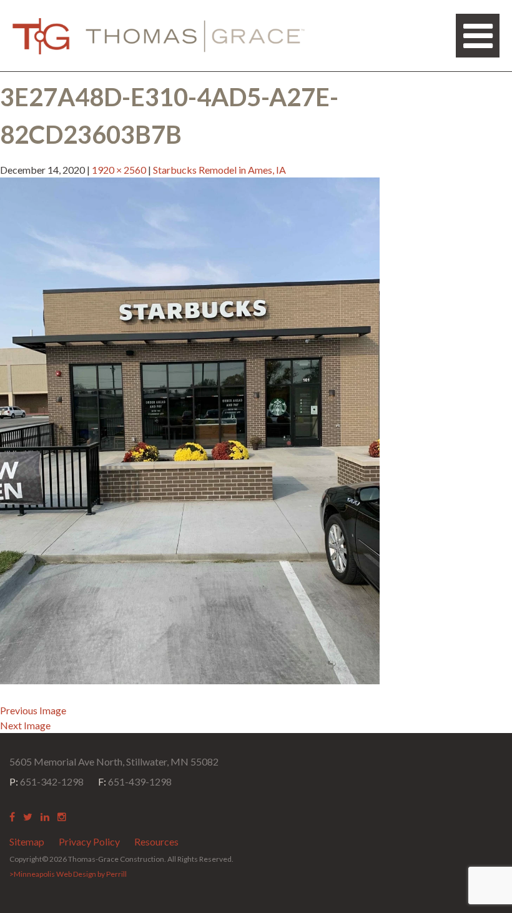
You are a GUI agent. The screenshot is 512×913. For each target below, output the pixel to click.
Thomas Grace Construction (158, 35)
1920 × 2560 (119, 170)
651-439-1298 (135, 781)
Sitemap (26, 841)
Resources (156, 841)
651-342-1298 (46, 781)
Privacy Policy (89, 841)
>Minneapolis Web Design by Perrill (68, 874)
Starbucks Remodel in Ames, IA (219, 170)
